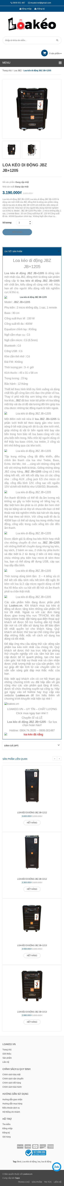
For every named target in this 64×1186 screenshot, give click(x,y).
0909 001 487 (19, 3)
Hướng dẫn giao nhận (12, 1099)
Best (19, 1161)
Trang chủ (6, 1049)
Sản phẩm (7, 1058)
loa (39, 1161)
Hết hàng (32, 823)
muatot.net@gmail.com (41, 3)
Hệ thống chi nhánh (11, 1112)
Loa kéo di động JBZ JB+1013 (32, 1012)
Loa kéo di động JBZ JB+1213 (32, 945)
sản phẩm (54, 53)
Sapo (17, 1178)
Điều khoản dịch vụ (11, 1108)
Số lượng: (7, 222)
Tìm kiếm (6, 1124)
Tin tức (48, 1182)
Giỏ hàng (6, 1137)
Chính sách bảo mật (11, 1074)
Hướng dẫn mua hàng (12, 1104)
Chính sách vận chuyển (12, 1078)
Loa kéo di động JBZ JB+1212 (32, 812)
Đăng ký (41, 9)
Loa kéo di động (29, 1161)
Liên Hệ (58, 1182)
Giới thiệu (6, 1054)
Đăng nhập (26, 9)
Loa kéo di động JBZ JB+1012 (32, 879)
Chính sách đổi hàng (11, 1083)
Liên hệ (5, 1062)
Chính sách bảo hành (12, 1087)
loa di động (46, 1161)
